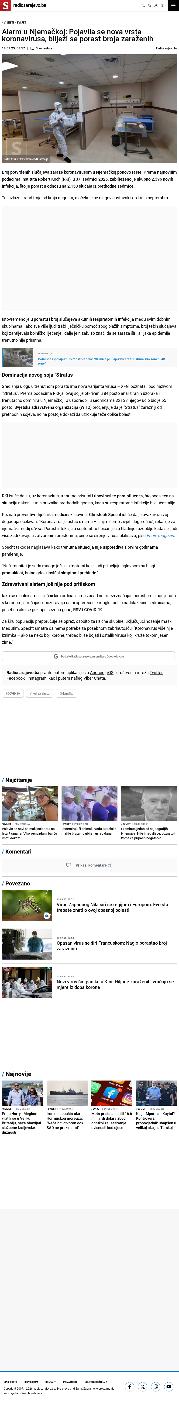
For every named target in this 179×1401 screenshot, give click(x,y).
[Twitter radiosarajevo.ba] (142, 1386)
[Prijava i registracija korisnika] (156, 5)
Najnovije (18, 1074)
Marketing (10, 1382)
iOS (110, 672)
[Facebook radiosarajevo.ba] (129, 1386)
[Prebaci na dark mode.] (143, 5)
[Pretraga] (149, 5)
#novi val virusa (39, 693)
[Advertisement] (89, 258)
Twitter (156, 672)
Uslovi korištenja (96, 1382)
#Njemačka (66, 693)
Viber (88, 678)
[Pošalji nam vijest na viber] (155, 1386)
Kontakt (50, 1382)
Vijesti (9, 22)
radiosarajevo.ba (44, 1388)
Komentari (18, 851)
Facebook (16, 678)
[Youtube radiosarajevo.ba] (168, 1386)
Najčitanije (18, 780)
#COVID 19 (13, 693)
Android (97, 672)
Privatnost (70, 1382)
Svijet (21, 22)
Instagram (37, 678)
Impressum (31, 1382)
